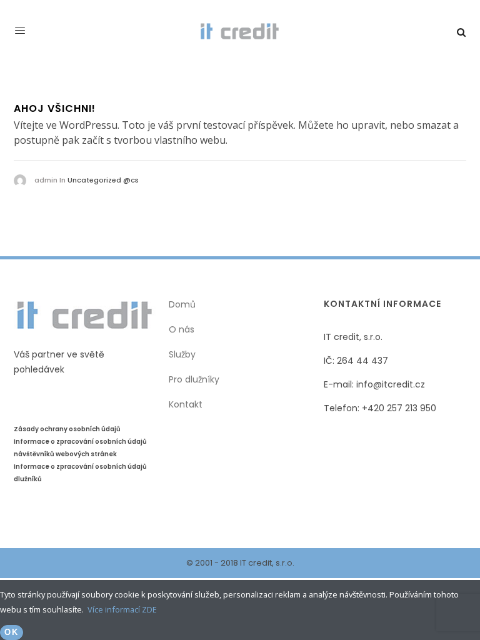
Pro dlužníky (194, 379)
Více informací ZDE (122, 609)
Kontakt (185, 404)
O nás (181, 329)
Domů (182, 304)
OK (11, 632)
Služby (182, 354)
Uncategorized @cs (103, 180)
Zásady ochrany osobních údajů (67, 429)
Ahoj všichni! (55, 108)
